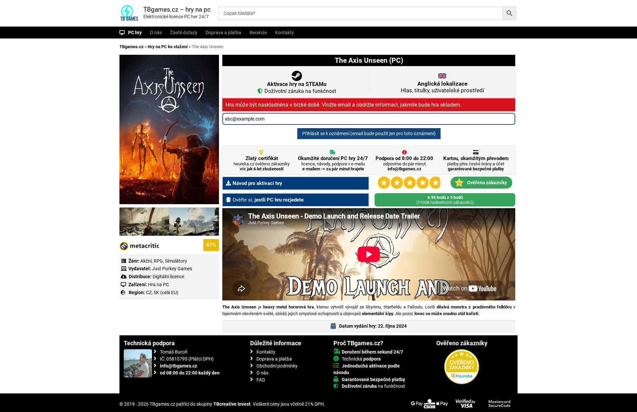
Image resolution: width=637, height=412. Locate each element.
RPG (158, 261)
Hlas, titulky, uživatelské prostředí (442, 87)
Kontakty (284, 32)
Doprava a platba (223, 32)
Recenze (258, 32)
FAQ (260, 379)
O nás (156, 32)
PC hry (135, 32)
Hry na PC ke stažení (168, 46)
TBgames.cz (131, 46)
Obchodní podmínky (277, 366)
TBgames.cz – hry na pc (177, 9)
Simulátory (176, 261)
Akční (146, 261)
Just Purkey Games (172, 268)
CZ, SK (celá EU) (162, 292)
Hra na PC (158, 284)
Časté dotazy (183, 32)
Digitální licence (168, 276)
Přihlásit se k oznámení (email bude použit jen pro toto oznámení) (369, 133)
